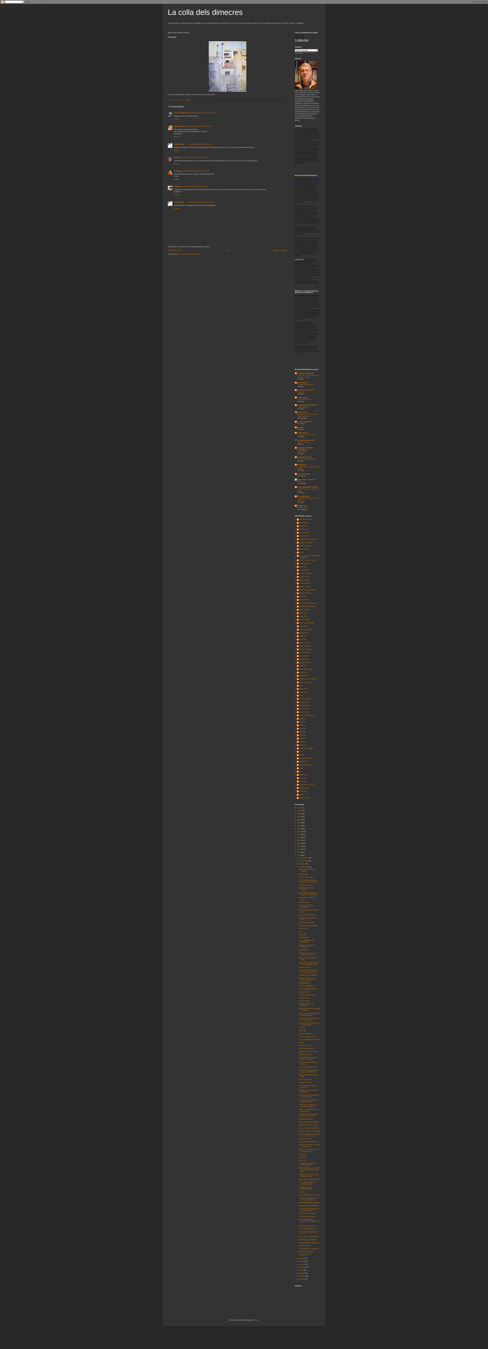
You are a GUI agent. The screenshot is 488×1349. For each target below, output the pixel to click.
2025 (299, 811)
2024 (299, 814)
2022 (299, 820)
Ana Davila (303, 526)
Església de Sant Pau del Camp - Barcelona (307, 954)
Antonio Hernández (306, 542)
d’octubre (302, 864)
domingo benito (304, 998)
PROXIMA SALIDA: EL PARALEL (306, 1004)
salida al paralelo (305, 967)
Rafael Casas (304, 702)
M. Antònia (303, 666)
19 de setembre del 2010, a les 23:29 (201, 202)
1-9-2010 (302, 1192)
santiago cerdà (304, 798)
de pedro (301, 427)
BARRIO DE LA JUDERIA (307, 1240)
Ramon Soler (303, 709)
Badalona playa (304, 902)
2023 (299, 817)
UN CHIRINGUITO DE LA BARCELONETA (307, 1164)
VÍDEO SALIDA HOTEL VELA (309, 1179)
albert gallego (302, 383)
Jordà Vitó (177, 157)
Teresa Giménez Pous (182, 113)
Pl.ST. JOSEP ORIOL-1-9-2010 (309, 1195)
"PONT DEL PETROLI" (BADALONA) (306, 906)
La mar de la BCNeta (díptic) (308, 1122)
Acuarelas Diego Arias (306, 373)
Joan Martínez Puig (306, 629)
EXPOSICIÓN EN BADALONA (309, 1203)
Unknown (302, 719)
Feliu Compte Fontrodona (308, 603)
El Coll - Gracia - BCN (306, 877)
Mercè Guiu (303, 672)
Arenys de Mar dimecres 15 (308, 1067)
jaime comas (303, 775)
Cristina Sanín (179, 144)
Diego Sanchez (304, 580)
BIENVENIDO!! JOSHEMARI (308, 1206)
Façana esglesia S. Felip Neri (309, 1243)
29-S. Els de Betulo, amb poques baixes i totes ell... (308, 881)
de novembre (303, 861)
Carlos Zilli (303, 567)
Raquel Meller (303, 950)
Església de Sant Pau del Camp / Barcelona (307, 979)
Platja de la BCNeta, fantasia (308, 1125)
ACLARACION (302, 452)
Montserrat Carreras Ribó (308, 679)
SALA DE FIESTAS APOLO (308, 989)
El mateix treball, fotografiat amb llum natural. (308, 1101)
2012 (299, 849)
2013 (299, 846)
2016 (299, 837)
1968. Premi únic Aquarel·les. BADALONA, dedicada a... (309, 893)
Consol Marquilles (305, 573)
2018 (299, 832)
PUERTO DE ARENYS (306, 1048)
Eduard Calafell (304, 586)
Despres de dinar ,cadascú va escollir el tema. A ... (309, 1024)
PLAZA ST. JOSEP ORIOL (307, 1213)
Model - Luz (301, 481)
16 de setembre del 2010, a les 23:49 (199, 126)
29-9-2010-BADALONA (307, 923)
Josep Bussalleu (305, 646)
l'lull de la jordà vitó (305, 1079)
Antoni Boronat (304, 536)
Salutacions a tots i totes (307, 995)
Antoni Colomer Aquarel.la (308, 539)
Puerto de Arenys (304, 1045)
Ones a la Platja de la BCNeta (309, 1128)
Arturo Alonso (303, 412)
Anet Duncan (303, 529)
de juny (301, 1264)
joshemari (177, 186)
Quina (301, 695)
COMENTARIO (304, 937)
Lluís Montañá (304, 659)
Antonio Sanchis (305, 546)
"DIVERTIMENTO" (305, 983)
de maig (302, 1267)
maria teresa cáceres (306, 785)
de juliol (302, 1261)
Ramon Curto (302, 506)
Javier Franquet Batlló (306, 623)
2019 (299, 829)
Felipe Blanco (304, 600)
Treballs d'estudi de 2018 (305, 384)
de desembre (303, 858)
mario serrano (304, 788)
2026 (299, 808)
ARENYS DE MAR (305, 1054)
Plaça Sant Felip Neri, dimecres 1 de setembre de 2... (309, 1221)
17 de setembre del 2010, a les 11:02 (195, 157)
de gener (302, 1279)
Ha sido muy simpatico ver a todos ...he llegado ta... (308, 1199)
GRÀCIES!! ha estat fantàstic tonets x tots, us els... (308, 1115)
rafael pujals (178, 171)
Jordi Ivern (303, 639)
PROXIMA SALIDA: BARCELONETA (305, 1188)
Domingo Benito (304, 583)
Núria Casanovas (305, 682)
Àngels (301, 755)
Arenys (301, 1043)
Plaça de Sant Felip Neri (307, 1226)
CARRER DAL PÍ (304, 1255)
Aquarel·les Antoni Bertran (307, 405)
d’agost (301, 1258)
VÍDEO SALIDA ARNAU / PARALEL (307, 946)
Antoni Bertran (304, 533)
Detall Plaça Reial (303, 407)
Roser (301, 932)
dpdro (301, 768)
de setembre (303, 867)
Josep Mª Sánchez (305, 649)
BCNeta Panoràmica (306, 1119)
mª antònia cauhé (304, 474)
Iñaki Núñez (303, 616)
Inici (227, 250)
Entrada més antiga (280, 250)
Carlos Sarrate (304, 563)
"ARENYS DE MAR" (305, 1034)
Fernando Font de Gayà (306, 440)
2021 (299, 823)
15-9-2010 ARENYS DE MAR (309, 1040)
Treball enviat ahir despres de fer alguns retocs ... (309, 1096)
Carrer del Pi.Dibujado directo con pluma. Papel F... (309, 1209)
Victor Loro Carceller (306, 748)
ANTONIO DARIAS (305, 519)
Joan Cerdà (303, 626)
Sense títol (302, 934)
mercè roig (303, 791)
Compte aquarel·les (305, 422)
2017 (299, 835)
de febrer (302, 1276)
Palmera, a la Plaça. (304, 442)
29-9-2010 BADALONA (307, 915)
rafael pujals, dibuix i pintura (308, 487)
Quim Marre (303, 689)
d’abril (301, 1270)
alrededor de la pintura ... (306, 390)
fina (300, 771)
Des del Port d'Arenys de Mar (309, 1051)
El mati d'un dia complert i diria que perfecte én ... (309, 1019)
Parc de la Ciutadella (306, 885)
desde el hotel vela (305, 1139)
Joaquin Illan (303, 633)
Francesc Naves (304, 610)
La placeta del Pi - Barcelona (309, 1249)
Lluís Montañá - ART (305, 457)
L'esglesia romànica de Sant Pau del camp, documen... (308, 963)
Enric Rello (303, 596)
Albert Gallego (304, 523)
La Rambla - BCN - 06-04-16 (306, 434)
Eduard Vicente (303, 433)
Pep (300, 685)
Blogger (256, 1320)
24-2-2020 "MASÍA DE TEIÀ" (306, 459)
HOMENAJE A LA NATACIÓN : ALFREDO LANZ (309, 1175)
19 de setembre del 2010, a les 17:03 (195, 186)
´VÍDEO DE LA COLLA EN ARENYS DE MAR (307, 1058)
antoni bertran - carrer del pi (308, 1237)
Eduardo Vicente (305, 593)
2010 (299, 855)
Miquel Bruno (304, 676)
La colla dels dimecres (205, 12)
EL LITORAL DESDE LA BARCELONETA (307, 1183)
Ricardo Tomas (304, 712)
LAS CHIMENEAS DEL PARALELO (307, 941)
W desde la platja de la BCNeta (309, 1131)
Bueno (301, 552)
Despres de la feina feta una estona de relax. (308, 1150)
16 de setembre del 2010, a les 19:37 (203, 113)
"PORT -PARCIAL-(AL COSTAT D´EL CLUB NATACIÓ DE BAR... (309, 1170)
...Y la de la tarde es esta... (308, 1037)
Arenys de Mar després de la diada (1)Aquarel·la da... (308, 1071)
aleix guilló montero (306, 758)
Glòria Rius (303, 613)
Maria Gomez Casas (306, 669)
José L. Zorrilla (304, 643)
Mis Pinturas (302, 465)
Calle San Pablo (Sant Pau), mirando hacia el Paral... (308, 971)
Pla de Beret (301, 392)
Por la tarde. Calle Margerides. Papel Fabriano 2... (309, 1014)
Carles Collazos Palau (307, 560)
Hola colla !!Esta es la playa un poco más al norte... (309, 1135)
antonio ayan (303, 761)
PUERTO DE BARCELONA (308, 1142)
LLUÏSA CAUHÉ (304, 652)
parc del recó (303, 874)
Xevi (300, 752)
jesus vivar (303, 778)
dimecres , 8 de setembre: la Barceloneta (308, 1110)
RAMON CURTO (305, 699)
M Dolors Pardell (305, 662)
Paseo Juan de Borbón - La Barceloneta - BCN (308, 1105)
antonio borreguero (306, 765)
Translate (312, 53)
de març (302, 1273)
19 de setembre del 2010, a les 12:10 (196, 171)
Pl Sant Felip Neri (305, 1246)
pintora (301, 794)
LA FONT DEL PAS (303, 507)
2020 (299, 826)
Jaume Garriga (304, 619)
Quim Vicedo (303, 692)
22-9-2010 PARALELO (306, 986)
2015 (299, 840)
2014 (299, 843)
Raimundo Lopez (180, 126)
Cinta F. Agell (303, 570)
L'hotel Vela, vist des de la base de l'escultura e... (309, 1145)
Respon (176, 119)
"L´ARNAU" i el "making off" (308, 975)
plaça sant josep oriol (306, 1252)
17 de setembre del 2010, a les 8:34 (200, 144)
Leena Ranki (303, 656)
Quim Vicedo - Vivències (306, 479)
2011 (299, 852)
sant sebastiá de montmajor (308, 926)
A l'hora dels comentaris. (307, 1216)
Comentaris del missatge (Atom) (189, 254)
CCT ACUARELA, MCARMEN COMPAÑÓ (309, 556)
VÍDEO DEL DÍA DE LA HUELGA (306, 889)
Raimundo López (304, 496)
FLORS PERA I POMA (304, 399)
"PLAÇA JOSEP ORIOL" (307, 1229)
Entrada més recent (175, 250)
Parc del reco (303, 929)
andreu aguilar (303, 397)
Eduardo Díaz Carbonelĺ (307, 590)
